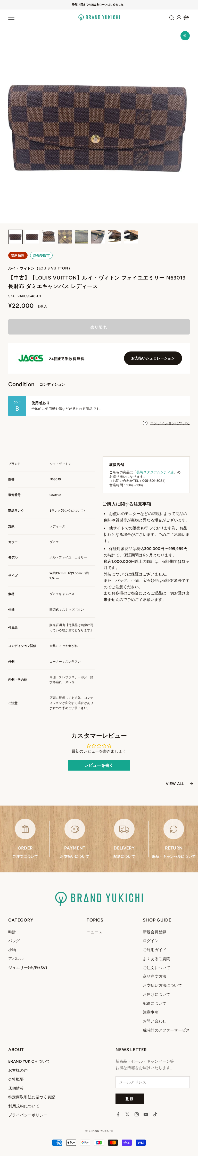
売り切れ (99, 327)
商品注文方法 (154, 976)
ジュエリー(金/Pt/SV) (27, 967)
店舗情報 (16, 1088)
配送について (154, 1003)
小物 (12, 949)
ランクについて (73, 510)
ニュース (94, 932)
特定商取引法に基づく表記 (31, 1097)
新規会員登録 (154, 932)
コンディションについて (170, 423)
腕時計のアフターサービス (166, 1030)
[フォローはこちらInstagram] (136, 1114)
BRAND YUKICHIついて (29, 1061)
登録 (129, 1099)
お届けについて (156, 994)
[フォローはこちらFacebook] (118, 1114)
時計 (12, 932)
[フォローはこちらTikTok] (155, 1114)
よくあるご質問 (156, 958)
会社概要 (16, 1079)
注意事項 (151, 1012)
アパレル (16, 958)
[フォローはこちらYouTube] (145, 1114)
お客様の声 (18, 1070)
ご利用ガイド (154, 949)
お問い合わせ (154, 1021)
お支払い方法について (162, 985)
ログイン (151, 940)
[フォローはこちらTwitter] (127, 1114)
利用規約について (23, 1106)
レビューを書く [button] (98, 765)
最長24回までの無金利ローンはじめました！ (99, 4)
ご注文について (156, 967)
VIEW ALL (175, 783)
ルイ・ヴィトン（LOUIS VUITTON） (40, 268)
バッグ (14, 940)
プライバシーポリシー (27, 1115)
